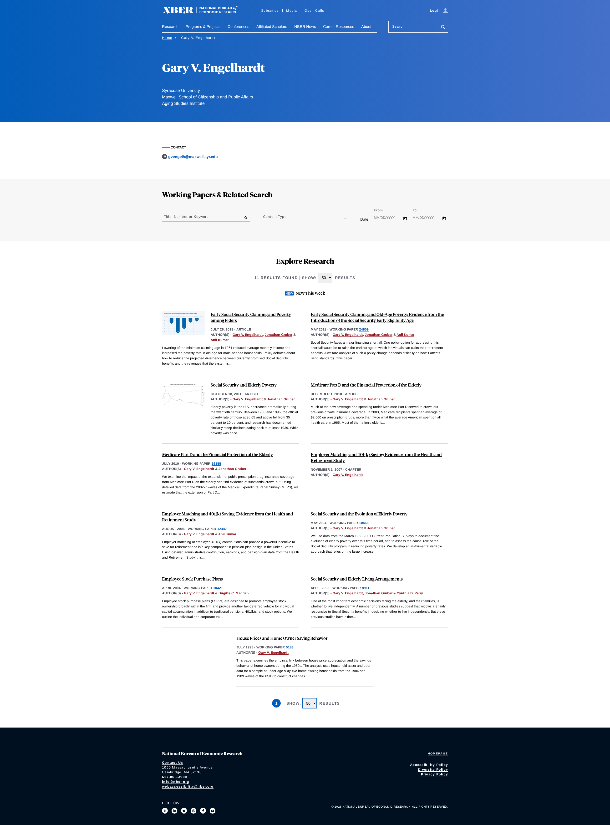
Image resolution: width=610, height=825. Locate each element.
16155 (216, 463)
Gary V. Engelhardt (248, 334)
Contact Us (172, 762)
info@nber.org (175, 782)
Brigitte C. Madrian (234, 593)
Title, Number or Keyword (186, 217)
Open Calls (314, 10)
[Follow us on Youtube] (212, 811)
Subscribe (270, 10)
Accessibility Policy (429, 765)
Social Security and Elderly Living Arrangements (357, 579)
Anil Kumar (220, 340)
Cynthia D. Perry (410, 593)
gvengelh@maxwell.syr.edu (193, 157)
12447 (222, 529)
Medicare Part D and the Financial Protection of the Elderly (366, 385)
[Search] (443, 27)
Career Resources (338, 27)
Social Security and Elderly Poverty (244, 385)
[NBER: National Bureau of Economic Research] (204, 12)
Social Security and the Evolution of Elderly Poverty (359, 514)
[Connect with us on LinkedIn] (174, 811)
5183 (290, 647)
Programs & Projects (203, 27)
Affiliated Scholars (271, 27)
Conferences (238, 27)
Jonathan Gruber (278, 334)
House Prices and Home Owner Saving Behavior (281, 638)
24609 (364, 329)
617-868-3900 (174, 777)
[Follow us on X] (165, 811)
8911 (365, 588)
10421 (218, 588)
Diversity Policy (433, 769)
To (419, 210)
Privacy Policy (434, 774)
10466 (364, 523)
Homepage (438, 753)
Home (167, 38)
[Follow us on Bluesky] (184, 811)
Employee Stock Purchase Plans (192, 579)
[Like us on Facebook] (203, 811)
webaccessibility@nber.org (188, 786)
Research (170, 27)
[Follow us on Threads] (193, 811)
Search (398, 26)
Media (291, 10)
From (382, 210)
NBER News (305, 27)
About (366, 27)
